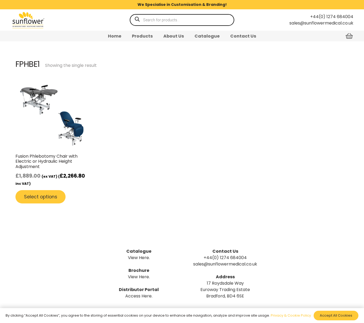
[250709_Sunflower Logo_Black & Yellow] (28, 20)
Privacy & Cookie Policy (291, 315)
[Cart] (349, 36)
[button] (156, 35)
